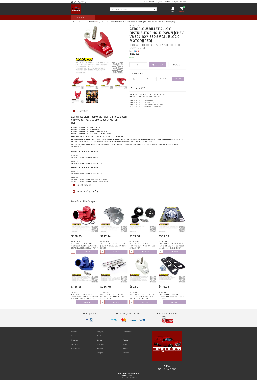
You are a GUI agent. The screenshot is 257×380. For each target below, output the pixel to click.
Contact (151, 2)
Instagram (175, 2)
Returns (125, 340)
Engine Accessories (103, 22)
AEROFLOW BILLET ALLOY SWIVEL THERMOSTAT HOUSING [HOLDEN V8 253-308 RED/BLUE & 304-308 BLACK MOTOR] (84, 246)
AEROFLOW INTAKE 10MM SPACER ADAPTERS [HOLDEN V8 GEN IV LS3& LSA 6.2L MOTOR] (172, 296)
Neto (135, 377)
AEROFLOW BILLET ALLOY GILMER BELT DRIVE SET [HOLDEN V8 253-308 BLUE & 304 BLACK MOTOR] (142, 246)
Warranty (126, 353)
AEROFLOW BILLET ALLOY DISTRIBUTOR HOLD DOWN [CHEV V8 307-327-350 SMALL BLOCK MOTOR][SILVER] (142, 296)
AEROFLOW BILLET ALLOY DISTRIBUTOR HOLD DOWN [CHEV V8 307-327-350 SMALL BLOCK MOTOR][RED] (143, 22)
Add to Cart (158, 64)
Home (74, 22)
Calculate (179, 79)
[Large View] (77, 83)
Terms (125, 344)
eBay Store (159, 2)
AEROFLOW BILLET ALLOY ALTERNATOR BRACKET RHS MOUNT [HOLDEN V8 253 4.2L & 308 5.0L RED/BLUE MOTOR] (171, 246)
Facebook (167, 2)
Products (183, 2)
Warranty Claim (75, 348)
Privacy (125, 336)
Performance (83, 22)
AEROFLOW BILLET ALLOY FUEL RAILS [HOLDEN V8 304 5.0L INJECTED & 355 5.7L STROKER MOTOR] (113, 296)
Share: (132, 51)
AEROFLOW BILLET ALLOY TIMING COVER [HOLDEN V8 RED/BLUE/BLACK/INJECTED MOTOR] (113, 246)
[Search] (154, 9)
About (145, 2)
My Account (74, 340)
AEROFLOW (92, 22)
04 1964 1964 (79, 1)
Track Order (74, 344)
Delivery (73, 336)
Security (125, 348)
